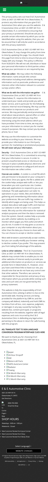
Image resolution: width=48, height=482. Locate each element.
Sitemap (41, 461)
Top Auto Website (39, 457)
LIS (29, 465)
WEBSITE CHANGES (24, 451)
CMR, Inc (22, 457)
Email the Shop (13, 406)
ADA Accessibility (9, 461)
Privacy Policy (32, 461)
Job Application (21, 461)
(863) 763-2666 (13, 403)
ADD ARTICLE (21, 465)
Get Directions (7, 398)
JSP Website (29, 457)
